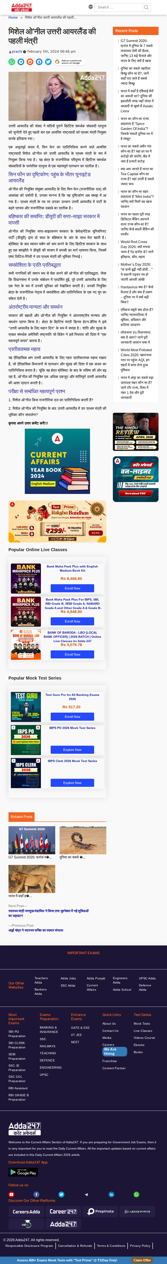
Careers (109, 1049)
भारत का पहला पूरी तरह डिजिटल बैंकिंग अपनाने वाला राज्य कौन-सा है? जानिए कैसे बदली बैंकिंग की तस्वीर (137, 224)
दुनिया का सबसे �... (72, 857)
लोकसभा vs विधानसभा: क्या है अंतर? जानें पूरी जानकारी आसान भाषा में (136, 337)
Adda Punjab (96, 978)
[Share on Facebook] (39, 62)
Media (106, 1037)
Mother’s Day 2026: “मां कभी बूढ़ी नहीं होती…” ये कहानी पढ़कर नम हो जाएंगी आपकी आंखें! (136, 272)
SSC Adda (68, 985)
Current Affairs (92, 987)
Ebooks (139, 1045)
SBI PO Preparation (17, 1034)
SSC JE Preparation (17, 1068)
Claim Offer (142, 1260)
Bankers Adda (41, 991)
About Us (109, 1023)
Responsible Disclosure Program (29, 1245)
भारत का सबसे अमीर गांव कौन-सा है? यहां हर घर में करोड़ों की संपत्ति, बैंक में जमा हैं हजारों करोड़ (136, 153)
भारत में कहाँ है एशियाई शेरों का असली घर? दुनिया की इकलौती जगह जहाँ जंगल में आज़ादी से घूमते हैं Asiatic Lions (137, 101)
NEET (75, 1042)
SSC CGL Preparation (17, 1079)
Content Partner (114, 1068)
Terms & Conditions (111, 1245)
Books (138, 1052)
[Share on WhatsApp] (11, 62)
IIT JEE (76, 1035)
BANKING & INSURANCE (49, 1030)
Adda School (122, 989)
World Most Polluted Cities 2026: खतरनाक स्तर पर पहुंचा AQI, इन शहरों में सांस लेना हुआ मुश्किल (136, 360)
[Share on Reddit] (30, 62)
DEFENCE (47, 1060)
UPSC (44, 1074)
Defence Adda (145, 987)
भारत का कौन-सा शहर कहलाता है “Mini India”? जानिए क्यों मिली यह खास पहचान (137, 199)
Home (13, 17)
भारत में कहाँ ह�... (20, 896)
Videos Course (144, 1037)
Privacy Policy (140, 1245)
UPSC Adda (147, 978)
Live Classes (143, 1030)
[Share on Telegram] (21, 62)
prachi (17, 51)
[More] (90, 7)
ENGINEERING (51, 1067)
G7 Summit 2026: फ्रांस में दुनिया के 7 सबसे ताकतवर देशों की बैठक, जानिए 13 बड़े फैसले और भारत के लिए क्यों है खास (137, 51)
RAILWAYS (47, 1046)
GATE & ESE (80, 1027)
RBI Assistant (18, 1088)
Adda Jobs (68, 978)
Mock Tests (142, 1023)
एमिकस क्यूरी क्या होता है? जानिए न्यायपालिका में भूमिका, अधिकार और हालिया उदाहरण (137, 317)
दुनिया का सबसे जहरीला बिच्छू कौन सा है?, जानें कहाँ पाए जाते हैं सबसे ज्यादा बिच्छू (135, 76)
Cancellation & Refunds (75, 1245)
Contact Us (110, 1030)
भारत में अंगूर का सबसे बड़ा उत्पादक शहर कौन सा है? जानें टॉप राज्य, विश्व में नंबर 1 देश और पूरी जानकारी (137, 388)
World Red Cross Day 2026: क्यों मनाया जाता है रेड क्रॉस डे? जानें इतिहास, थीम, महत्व (137, 249)
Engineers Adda (120, 980)
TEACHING (48, 1053)
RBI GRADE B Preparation (18, 1097)
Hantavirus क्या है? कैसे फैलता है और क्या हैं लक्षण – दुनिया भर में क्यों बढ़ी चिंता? (137, 294)
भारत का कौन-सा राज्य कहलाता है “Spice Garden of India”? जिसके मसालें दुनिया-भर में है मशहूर (137, 129)
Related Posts (21, 817)
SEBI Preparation (17, 1056)
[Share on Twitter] (48, 62)
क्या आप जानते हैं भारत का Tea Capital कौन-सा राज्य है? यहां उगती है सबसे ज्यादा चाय (137, 176)
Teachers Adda (41, 980)
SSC (43, 1039)
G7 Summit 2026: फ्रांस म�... (30, 857)
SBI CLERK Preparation (17, 1045)
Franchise (109, 1061)
